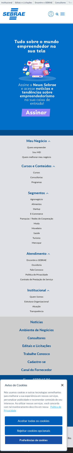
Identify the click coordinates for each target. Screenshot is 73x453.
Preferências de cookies (33, 440)
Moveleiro (37, 228)
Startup (36, 209)
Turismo (36, 238)
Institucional (6, 2)
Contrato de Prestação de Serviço (36, 279)
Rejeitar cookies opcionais (33, 430)
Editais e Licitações (23, 2)
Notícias (36, 322)
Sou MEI (36, 152)
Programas (36, 182)
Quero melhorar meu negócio (36, 157)
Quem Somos (36, 296)
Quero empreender (36, 147)
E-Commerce (36, 213)
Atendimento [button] (36, 253)
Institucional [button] (36, 290)
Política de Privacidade (36, 274)
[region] (33, 415)
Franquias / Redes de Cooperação (36, 218)
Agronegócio (36, 199)
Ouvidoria (37, 265)
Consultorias (36, 177)
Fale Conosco (36, 269)
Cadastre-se (37, 362)
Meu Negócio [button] (36, 141)
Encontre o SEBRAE (43, 2)
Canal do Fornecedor (36, 370)
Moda (36, 223)
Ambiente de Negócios (36, 330)
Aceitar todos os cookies (33, 421)
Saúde (37, 233)
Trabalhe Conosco (36, 354)
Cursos (36, 172)
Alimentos (37, 204)
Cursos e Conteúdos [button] (36, 166)
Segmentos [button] (36, 193)
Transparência (36, 311)
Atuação (36, 306)
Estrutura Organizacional (36, 301)
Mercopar (36, 242)
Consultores (60, 2)
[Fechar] (62, 385)
